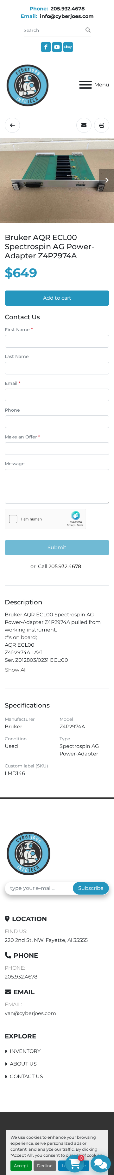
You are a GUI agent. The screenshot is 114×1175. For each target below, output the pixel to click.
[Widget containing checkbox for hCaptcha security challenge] (45, 519)
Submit (57, 547)
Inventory (25, 1051)
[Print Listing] (101, 125)
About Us (23, 1064)
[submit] (88, 30)
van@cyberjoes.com (30, 1013)
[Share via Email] (84, 125)
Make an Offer (22, 437)
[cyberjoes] (28, 853)
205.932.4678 (67, 9)
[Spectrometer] (12, 125)
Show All (16, 670)
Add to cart (57, 298)
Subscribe (91, 888)
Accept (21, 1165)
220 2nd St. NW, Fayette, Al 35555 (46, 940)
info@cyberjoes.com (66, 16)
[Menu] (85, 85)
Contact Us (26, 1076)
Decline (45, 1165)
